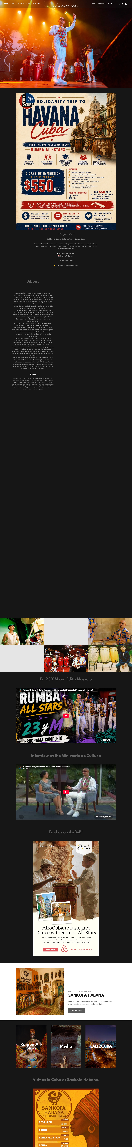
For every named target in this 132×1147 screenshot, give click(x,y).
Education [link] (102, 4)
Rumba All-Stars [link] (24, 4)
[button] (37, 4)
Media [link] (13, 4)
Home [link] (6, 4)
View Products (76, 1010)
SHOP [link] (93, 4)
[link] (66, 3)
